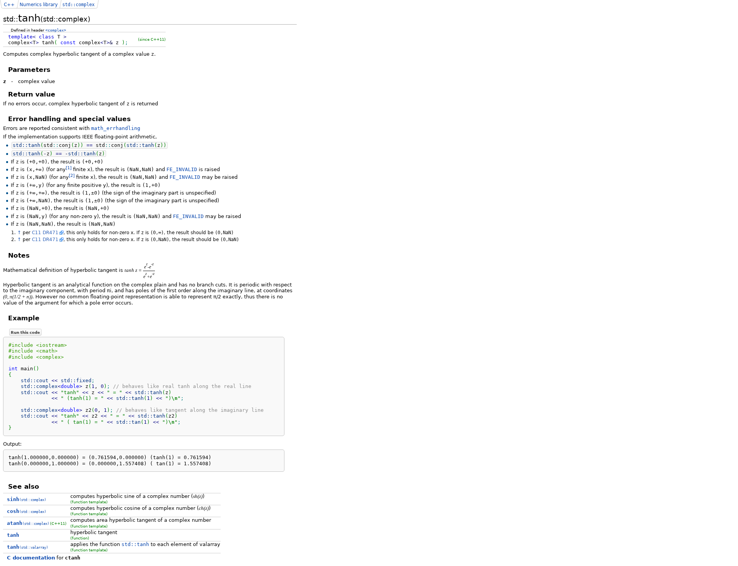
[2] (72, 175)
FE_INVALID (181, 169)
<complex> (55, 30)
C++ (9, 4)
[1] (68, 167)
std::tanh (135, 544)
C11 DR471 (45, 232)
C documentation (31, 558)
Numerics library (39, 4)
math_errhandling (115, 128)
